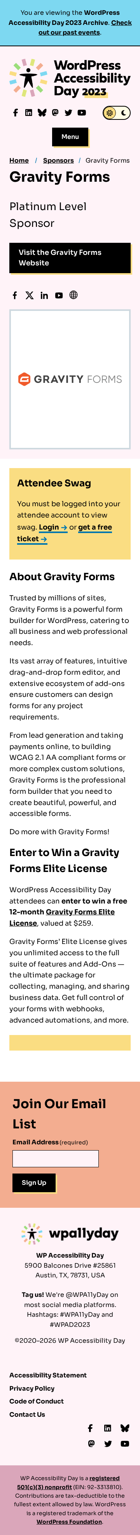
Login (49, 527)
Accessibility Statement (48, 1375)
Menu (70, 137)
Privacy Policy (31, 1388)
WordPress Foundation (69, 1521)
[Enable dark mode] (117, 113)
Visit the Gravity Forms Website (60, 257)
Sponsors (58, 160)
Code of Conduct (36, 1401)
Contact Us (27, 1414)
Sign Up (34, 1183)
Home (19, 160)
